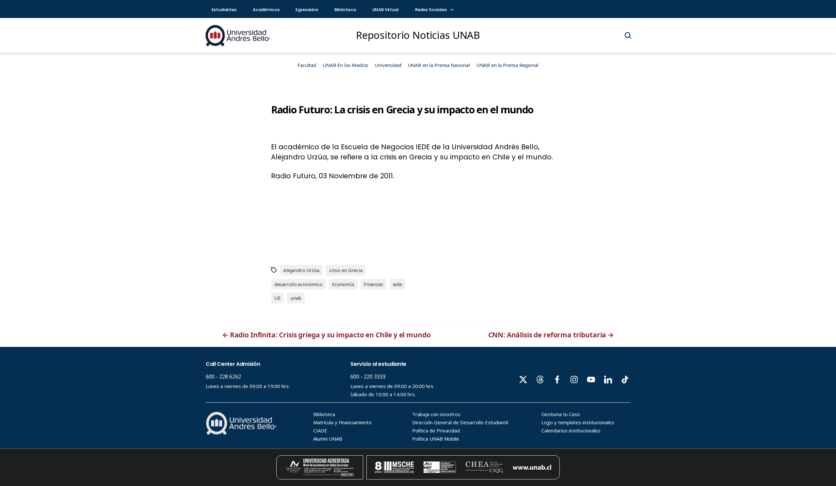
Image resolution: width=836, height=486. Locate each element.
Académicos (266, 10)
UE (277, 298)
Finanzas (373, 284)
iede (397, 284)
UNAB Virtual (385, 10)
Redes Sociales (431, 10)
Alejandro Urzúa (301, 270)
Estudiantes (224, 10)
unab (295, 298)
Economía (343, 284)
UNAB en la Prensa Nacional (439, 65)
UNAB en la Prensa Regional (507, 65)
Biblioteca (345, 10)
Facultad (306, 65)
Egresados (307, 10)
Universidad (388, 65)
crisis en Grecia (345, 270)
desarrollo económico (298, 284)
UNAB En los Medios (345, 65)
